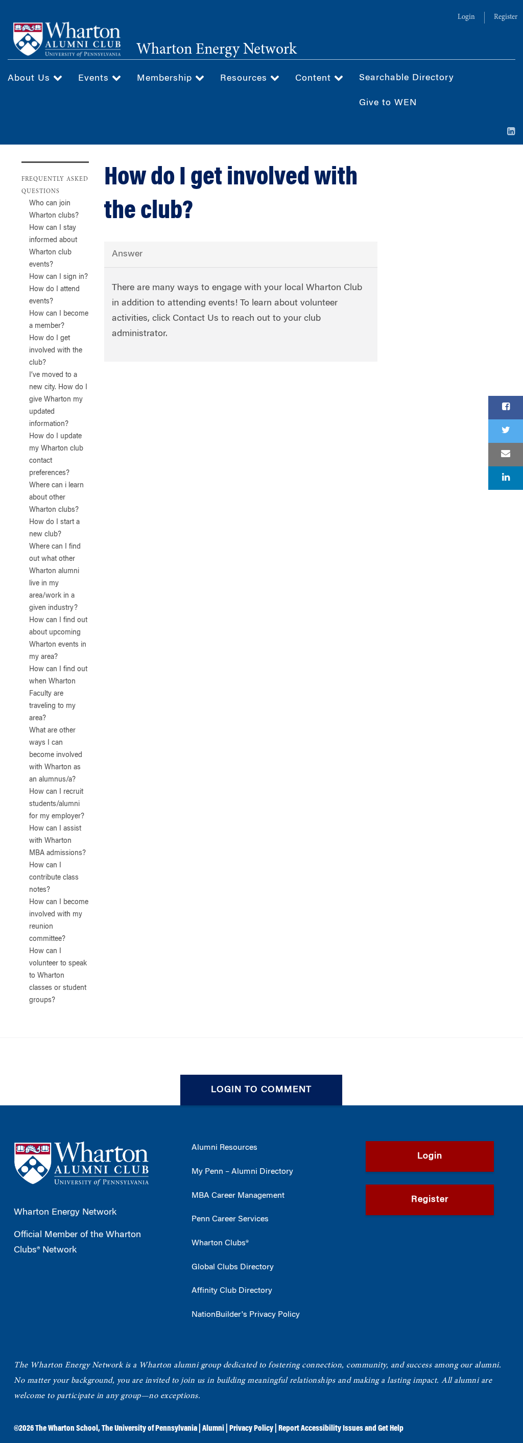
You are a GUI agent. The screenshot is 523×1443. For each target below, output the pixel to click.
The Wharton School (66, 1429)
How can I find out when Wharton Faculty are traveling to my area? (58, 694)
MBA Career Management (238, 1196)
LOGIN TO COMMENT (261, 1090)
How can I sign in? (58, 277)
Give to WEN (388, 103)
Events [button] (95, 78)
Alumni (213, 1429)
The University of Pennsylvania (149, 1429)
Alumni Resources (224, 1148)
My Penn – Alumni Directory (242, 1172)
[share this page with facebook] (505, 407)
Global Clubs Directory (233, 1267)
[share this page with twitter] (505, 431)
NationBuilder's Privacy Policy (246, 1315)
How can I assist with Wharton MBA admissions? (57, 841)
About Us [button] (30, 78)
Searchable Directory (406, 78)
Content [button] (314, 78)
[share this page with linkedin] (505, 478)
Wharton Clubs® (220, 1243)
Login (466, 17)
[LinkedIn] (511, 132)
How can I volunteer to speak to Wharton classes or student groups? (58, 976)
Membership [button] (166, 78)
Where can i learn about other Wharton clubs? (56, 498)
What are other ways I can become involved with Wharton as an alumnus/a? (55, 755)
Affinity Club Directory (232, 1291)
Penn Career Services (230, 1219)
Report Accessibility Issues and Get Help (340, 1429)
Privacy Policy (251, 1429)
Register (505, 17)
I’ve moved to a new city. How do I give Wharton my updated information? (58, 400)
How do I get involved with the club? (55, 351)
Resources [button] (245, 78)
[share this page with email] (505, 454)
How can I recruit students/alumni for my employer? (56, 804)
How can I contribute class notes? (54, 878)
